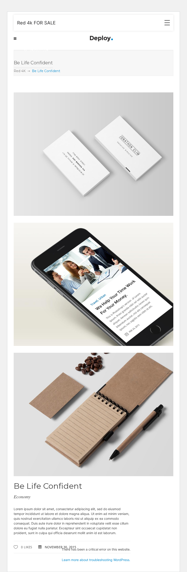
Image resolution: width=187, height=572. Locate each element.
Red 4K (20, 71)
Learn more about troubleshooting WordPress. (96, 560)
